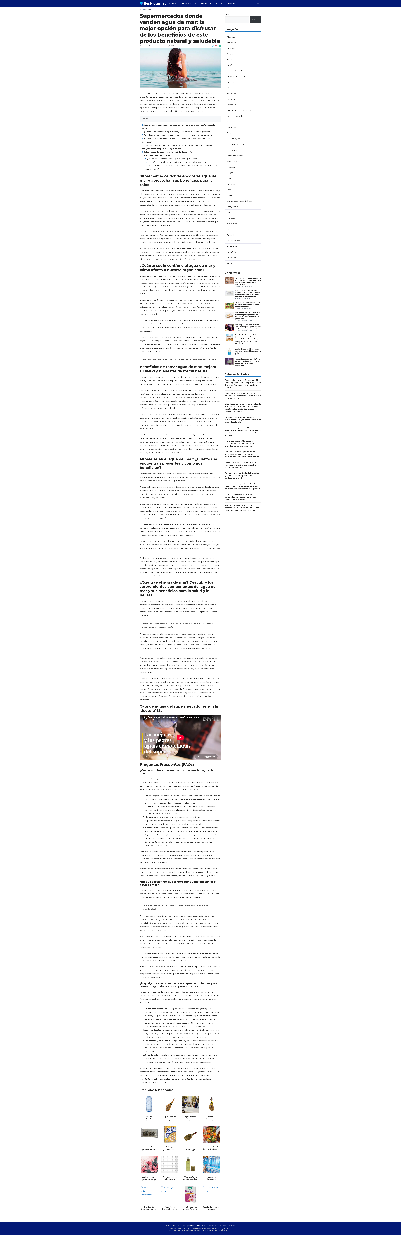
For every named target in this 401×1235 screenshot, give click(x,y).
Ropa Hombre (233, 241)
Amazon (231, 48)
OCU (229, 229)
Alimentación (148, 9)
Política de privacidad (205, 1226)
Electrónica (232, 4)
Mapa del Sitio (220, 1226)
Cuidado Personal (235, 122)
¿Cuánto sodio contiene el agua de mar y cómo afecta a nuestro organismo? (176, 132)
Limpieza (231, 218)
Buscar (228, 15)
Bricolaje (205, 4)
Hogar (171, 4)
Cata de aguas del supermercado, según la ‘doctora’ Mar (167, 152)
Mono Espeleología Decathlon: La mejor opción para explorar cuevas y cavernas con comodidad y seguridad (242, 486)
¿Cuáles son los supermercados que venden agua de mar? (171, 159)
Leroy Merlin (232, 207)
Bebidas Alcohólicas (236, 71)
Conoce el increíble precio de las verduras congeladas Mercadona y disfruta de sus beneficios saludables (242, 454)
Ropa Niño (231, 258)
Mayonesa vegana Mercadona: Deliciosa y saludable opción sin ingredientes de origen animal (239, 443)
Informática (232, 184)
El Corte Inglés (233, 139)
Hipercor (231, 167)
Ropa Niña (231, 252)
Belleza (219, 4)
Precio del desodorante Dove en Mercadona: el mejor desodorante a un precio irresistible (243, 419)
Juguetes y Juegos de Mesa (239, 201)
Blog (257, 4)
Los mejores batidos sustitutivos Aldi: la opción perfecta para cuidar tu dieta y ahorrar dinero (248, 327)
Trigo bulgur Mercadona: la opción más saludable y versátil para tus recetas (247, 305)
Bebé (229, 65)
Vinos (229, 263)
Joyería (230, 195)
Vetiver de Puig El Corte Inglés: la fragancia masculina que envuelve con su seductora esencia (242, 464)
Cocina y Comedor (235, 116)
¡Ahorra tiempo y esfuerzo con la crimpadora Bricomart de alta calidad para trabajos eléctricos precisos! (242, 507)
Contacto (192, 1226)
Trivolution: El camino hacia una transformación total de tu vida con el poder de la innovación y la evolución (248, 281)
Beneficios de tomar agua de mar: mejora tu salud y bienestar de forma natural (177, 135)
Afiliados (231, 1226)
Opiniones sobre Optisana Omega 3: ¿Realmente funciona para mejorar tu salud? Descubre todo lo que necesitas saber (248, 293)
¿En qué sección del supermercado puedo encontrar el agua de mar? (176, 162)
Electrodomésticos (235, 144)
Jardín (230, 190)
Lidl (228, 212)
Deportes (245, 4)
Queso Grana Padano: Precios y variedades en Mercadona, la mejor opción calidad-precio (241, 497)
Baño (229, 60)
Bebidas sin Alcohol (236, 76)
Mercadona (232, 224)
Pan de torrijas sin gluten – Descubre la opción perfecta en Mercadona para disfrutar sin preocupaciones (248, 316)
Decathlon (232, 127)
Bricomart (231, 99)
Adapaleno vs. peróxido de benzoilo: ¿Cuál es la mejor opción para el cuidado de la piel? (242, 475)
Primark (230, 235)
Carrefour (231, 105)
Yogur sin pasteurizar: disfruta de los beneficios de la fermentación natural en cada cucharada (248, 362)
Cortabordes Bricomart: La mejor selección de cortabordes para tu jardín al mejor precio (243, 395)
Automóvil (231, 54)
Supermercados (187, 4)
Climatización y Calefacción (239, 110)
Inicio (141, 9)
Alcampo (231, 37)
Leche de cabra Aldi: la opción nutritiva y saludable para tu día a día (248, 351)
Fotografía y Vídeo (235, 156)
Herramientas (233, 161)
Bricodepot (232, 93)
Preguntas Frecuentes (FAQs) (156, 155)
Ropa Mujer (232, 246)
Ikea (229, 178)
